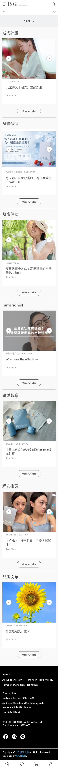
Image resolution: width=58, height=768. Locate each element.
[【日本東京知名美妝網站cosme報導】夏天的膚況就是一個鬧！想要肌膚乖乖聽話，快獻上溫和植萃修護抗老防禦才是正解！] (29, 421)
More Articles (29, 111)
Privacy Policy (46, 679)
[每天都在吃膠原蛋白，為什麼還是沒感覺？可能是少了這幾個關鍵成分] (29, 149)
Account (18, 679)
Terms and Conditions (13, 684)
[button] (49, 58)
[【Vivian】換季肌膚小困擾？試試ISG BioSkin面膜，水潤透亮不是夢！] (29, 512)
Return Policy (30, 679)
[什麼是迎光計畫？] (29, 602)
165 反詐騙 (32, 684)
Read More (11, 95)
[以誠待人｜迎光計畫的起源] (29, 58)
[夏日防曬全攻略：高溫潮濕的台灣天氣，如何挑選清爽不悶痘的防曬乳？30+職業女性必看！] (29, 240)
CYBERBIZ (21, 755)
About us (7, 679)
